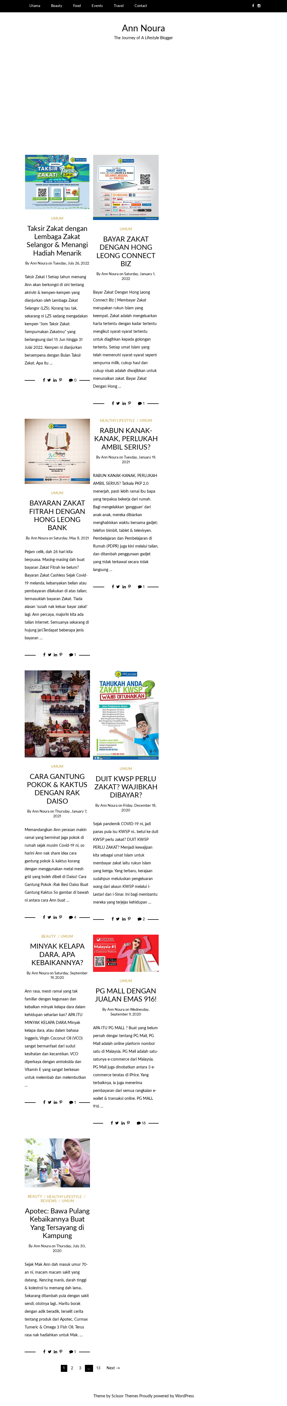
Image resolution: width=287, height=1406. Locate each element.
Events (97, 6)
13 (98, 1368)
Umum (57, 219)
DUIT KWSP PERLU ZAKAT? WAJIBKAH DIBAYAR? (126, 787)
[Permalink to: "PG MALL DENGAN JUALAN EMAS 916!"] (125, 953)
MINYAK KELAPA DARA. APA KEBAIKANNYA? (57, 955)
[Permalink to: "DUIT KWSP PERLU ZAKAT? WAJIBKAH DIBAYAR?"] (125, 715)
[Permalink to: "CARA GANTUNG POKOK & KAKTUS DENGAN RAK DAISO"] (57, 714)
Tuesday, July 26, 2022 (71, 263)
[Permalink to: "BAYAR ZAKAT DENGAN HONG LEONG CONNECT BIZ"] (125, 187)
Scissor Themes (125, 1396)
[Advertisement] (143, 98)
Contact (141, 6)
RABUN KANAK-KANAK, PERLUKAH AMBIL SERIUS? (126, 439)
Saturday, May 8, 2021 (71, 538)
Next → (113, 1368)
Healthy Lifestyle (117, 421)
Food (77, 6)
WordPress (184, 1396)
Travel (119, 6)
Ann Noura (143, 28)
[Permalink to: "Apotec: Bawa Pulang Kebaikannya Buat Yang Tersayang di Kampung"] (57, 1163)
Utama (34, 6)
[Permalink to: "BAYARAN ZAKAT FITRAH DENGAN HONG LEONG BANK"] (57, 451)
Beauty (56, 6)
